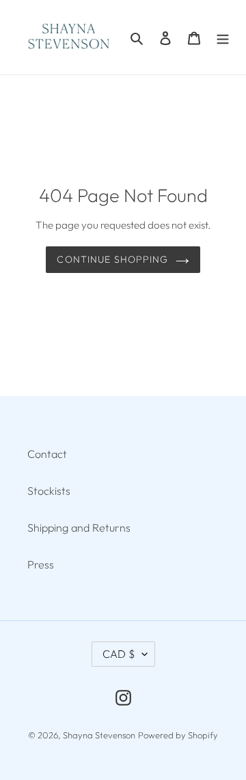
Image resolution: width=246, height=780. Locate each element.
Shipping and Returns (79, 527)
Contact (47, 454)
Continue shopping (112, 259)
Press (40, 564)
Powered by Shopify (178, 735)
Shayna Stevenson (99, 735)
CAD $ (118, 654)
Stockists (48, 490)
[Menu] (222, 37)
